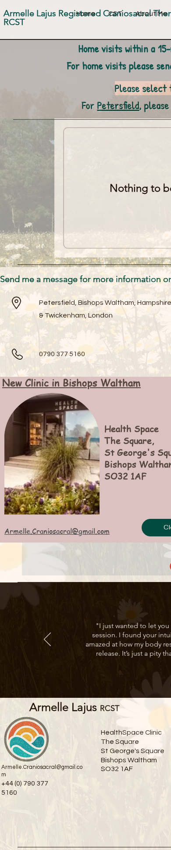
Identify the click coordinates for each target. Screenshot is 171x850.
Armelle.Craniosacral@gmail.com (57, 531)
